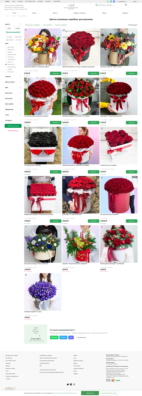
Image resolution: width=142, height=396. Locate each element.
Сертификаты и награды (46, 355)
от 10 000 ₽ (18, 40)
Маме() (10, 62)
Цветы (34, 13)
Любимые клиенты (44, 363)
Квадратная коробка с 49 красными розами (38, 214)
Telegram (63, 337)
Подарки (125, 13)
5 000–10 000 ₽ (9, 40)
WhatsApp (54, 337)
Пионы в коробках (61, 25)
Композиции (76, 366)
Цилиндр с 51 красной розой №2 (111, 116)
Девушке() (11, 49)
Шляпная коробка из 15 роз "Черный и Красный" (78, 67)
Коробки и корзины (80, 13)
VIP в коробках (47, 25)
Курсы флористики (10, 373)
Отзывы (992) (56, 1)
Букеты (55, 13)
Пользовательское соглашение (48, 370)
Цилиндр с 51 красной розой (71, 214)
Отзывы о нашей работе (12, 376)
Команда (20, 1)
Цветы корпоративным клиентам (48, 358)
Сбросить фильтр (13, 130)
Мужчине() (11, 64)
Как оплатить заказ (30, 1)
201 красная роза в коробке (109, 214)
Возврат (8, 366)
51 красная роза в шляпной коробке (36, 116)
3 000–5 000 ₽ (18, 37)
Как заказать (9, 358)
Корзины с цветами (78, 368)
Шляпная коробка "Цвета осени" (111, 67)
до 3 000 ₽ (9, 37)
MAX (71, 337)
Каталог (7, 1)
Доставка (40, 1)
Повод (104, 13)
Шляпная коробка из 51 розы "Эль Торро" (76, 116)
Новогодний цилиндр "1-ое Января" (112, 264)
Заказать (55, 73)
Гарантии (8, 363)
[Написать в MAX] (114, 1)
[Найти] (96, 5)
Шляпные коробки (78, 360)
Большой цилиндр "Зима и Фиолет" (36, 264)
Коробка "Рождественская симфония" (75, 264)
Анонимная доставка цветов (47, 360)
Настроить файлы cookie (109, 393)
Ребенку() (11, 72)
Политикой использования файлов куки (65, 393)
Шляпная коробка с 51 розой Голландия (75, 165)
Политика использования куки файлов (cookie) (51, 372)
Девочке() (11, 47)
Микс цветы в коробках (32, 25)
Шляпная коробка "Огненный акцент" (36, 67)
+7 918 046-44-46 (121, 1)
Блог (41, 366)
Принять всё (90, 393)
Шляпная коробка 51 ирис (33, 312)
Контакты (48, 1)
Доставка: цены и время (12, 355)
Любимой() (11, 59)
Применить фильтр (13, 126)
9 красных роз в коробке (108, 165)
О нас (13, 1)
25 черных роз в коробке (32, 165)
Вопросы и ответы (10, 368)
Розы (14, 13)
